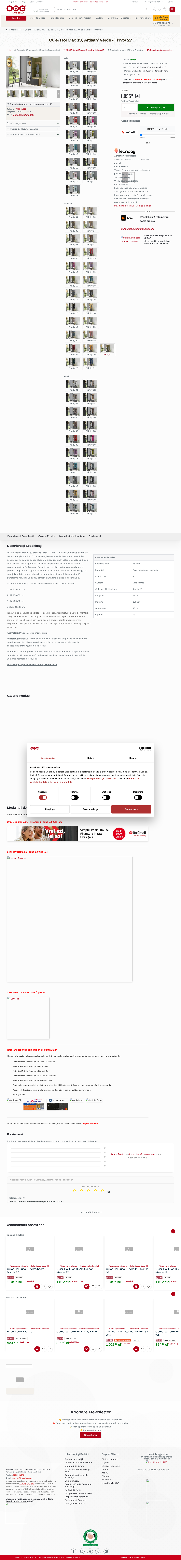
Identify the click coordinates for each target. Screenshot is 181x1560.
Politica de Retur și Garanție (24, 129)
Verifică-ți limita (143, 206)
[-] (124, 107)
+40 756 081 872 (26, 1484)
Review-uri (95, 536)
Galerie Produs (46, 536)
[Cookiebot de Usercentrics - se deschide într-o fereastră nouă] (138, 749)
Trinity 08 (90, 113)
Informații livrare (18, 123)
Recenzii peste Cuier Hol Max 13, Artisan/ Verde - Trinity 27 (41, 1180)
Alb (66, 58)
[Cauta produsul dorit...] (146, 9)
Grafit (67, 376)
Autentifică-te (117, 1154)
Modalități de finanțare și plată (25, 134)
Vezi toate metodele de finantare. (137, 228)
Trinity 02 (90, 72)
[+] (135, 107)
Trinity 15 (72, 168)
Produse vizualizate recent (19, 1366)
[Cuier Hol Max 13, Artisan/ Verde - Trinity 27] (48, 726)
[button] (156, 107)
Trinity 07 (72, 113)
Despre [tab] (133, 758)
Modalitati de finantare (72, 536)
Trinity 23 (90, 341)
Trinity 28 (72, 368)
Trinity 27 (107, 354)
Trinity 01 (72, 72)
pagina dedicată (90, 1123)
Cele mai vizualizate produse (49, 1366)
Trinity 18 (90, 168)
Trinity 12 (90, 140)
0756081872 (18, 1475)
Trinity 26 (90, 354)
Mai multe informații (124, 206)
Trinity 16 (72, 313)
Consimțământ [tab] (48, 758)
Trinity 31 (90, 368)
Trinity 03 (72, 85)
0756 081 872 (20, 109)
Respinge (50, 809)
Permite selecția (90, 809)
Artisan (68, 204)
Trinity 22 (72, 195)
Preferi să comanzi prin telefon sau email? (31, 104)
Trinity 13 (72, 154)
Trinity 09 (72, 127)
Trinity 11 (72, 140)
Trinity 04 (90, 85)
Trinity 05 (72, 99)
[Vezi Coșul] (172, 9)
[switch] (74, 797)
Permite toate (131, 809)
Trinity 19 (72, 182)
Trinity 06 (90, 99)
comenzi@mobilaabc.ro (23, 115)
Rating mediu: (90, 1187)
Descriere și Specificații (20, 536)
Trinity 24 (72, 354)
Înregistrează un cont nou (142, 1154)
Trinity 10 (90, 127)
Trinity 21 (90, 182)
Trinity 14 (90, 154)
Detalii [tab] (90, 758)
